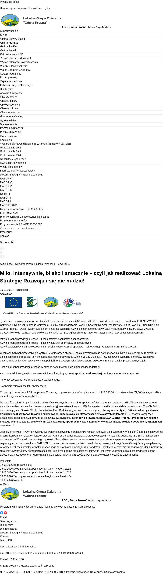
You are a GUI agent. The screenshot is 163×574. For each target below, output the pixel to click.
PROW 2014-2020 (10, 132)
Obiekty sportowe (10, 104)
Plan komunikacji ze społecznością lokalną (24, 216)
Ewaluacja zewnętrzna (13, 163)
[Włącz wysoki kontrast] (1, 248)
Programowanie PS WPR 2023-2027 (21, 224)
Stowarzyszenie (9, 31)
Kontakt (4, 236)
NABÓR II (5, 197)
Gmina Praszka (9, 42)
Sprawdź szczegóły (39, 8)
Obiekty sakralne (9, 108)
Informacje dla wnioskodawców (17, 170)
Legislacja (6, 140)
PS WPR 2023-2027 (11, 128)
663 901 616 (7, 553)
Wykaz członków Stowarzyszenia (19, 62)
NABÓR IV (6, 190)
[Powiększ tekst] (3, 248)
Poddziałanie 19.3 (10, 151)
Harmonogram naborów (13, 220)
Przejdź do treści (9, 1)
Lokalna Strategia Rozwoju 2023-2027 (21, 174)
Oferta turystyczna (10, 112)
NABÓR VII (6, 178)
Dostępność (97, 572)
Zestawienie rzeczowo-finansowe (19, 228)
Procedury (6, 232)
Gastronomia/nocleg (11, 116)
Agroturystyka (8, 120)
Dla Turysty (6, 89)
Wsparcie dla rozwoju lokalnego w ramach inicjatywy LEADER (35, 143)
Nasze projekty (8, 77)
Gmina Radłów (8, 46)
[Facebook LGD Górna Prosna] (2, 513)
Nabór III (5, 193)
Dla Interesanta (8, 124)
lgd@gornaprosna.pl (72, 553)
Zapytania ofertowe (11, 81)
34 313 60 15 (37, 553)
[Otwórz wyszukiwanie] (1, 252)
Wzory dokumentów (11, 166)
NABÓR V (6, 186)
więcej (4, 484)
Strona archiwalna (114, 572)
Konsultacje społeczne (13, 159)
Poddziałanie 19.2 (10, 147)
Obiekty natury (8, 97)
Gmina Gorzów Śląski (12, 39)
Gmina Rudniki (8, 50)
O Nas (3, 35)
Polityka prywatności (77, 572)
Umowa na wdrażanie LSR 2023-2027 (21, 209)
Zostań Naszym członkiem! (15, 58)
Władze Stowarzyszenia (13, 66)
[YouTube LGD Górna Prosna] (5, 513)
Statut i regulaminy (10, 73)
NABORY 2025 (9, 205)
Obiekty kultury (8, 101)
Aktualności (6, 264)
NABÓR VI (6, 182)
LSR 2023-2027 (9, 213)
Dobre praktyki (8, 136)
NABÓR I (5, 201)
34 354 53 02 (52, 553)
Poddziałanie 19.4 (10, 155)
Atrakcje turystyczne (11, 93)
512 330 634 (22, 553)
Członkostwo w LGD (11, 54)
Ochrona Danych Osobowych (16, 85)
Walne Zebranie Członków (15, 70)
